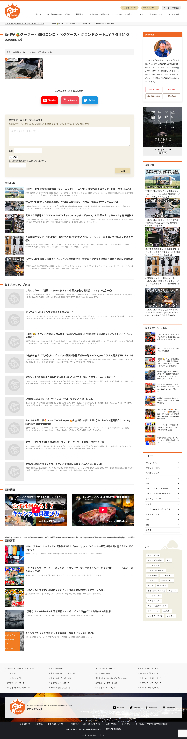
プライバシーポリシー (57, 724)
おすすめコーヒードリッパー (106, 688)
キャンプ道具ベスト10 (157, 606)
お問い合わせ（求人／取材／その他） (86, 724)
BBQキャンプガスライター (150, 673)
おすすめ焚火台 (57, 668)
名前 (11, 150)
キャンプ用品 (166, 581)
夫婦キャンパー (154, 601)
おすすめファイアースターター (151, 683)
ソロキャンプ (153, 565)
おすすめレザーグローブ (16, 683)
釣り (148, 525)
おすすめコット (12, 673)
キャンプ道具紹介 (155, 560)
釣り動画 (171, 89)
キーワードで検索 (171, 8)
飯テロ (149, 530)
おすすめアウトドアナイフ (150, 688)
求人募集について (129, 8)
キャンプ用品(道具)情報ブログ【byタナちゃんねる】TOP (24, 24)
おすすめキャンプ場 (14, 678)
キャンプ (150, 483)
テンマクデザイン (155, 616)
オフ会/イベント (153, 463)
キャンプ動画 (154, 89)
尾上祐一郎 (152, 575)
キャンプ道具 (153, 555)
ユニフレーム (153, 611)
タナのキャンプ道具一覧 (99, 14)
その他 (149, 504)
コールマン (152, 581)
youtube (167, 611)
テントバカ (162, 585)
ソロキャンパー (154, 596)
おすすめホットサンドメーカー (151, 678)
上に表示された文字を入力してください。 (28, 161)
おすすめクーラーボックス (61, 678)
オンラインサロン (150, 8)
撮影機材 (79, 14)
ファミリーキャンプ (156, 570)
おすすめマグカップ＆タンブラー (19, 688)
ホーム (38, 14)
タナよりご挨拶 (24, 724)
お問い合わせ (172, 96)
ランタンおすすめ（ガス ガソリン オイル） (111, 678)
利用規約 (39, 724)
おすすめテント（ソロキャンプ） (63, 673)
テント (150, 585)
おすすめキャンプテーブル (105, 668)
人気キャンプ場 (156, 14)
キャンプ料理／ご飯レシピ (157, 488)
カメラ (149, 478)
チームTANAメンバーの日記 (158, 509)
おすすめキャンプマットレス (106, 683)
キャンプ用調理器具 (102, 673)
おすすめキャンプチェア (149, 668)
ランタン (170, 616)
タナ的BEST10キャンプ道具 (58, 14)
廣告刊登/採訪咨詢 (113, 729)
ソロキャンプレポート (124, 14)
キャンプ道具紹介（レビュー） (159, 493)
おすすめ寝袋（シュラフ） (61, 688)
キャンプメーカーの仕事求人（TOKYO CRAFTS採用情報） (145, 724)
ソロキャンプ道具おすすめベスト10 (20, 668)
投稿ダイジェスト (153, 473)
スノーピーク (166, 575)
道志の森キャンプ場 (156, 591)
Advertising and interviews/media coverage (83, 729)
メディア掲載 (174, 14)
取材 (141, 14)
